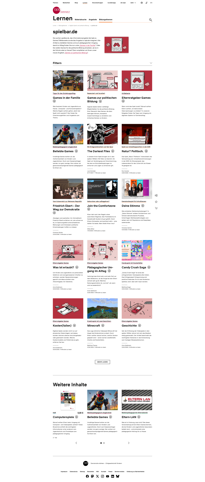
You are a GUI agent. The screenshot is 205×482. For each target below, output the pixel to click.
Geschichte (129, 325)
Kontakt (103, 471)
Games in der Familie (87, 45)
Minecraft (94, 325)
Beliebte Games (63, 151)
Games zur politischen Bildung (76, 53)
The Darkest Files (99, 151)
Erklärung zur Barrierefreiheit (135, 471)
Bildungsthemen (63, 25)
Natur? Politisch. (133, 151)
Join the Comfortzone (101, 205)
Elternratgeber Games (136, 97)
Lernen (54, 25)
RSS (97, 471)
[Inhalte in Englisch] (151, 3)
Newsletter (90, 471)
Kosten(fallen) (62, 325)
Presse (110, 471)
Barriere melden (119, 471)
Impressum (64, 471)
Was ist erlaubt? (64, 267)
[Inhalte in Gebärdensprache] (147, 3)
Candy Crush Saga (134, 267)
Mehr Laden (102, 362)
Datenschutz (74, 471)
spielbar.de (94, 25)
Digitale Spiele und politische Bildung (79, 25)
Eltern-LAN (129, 417)
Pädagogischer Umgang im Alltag (100, 269)
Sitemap (82, 471)
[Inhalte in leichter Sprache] (142, 3)
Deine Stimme (131, 205)
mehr (133, 3)
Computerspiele (63, 417)
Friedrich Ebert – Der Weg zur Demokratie (66, 207)
